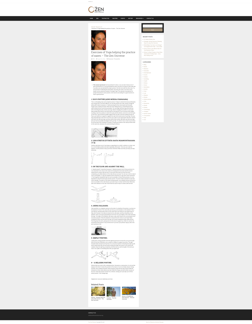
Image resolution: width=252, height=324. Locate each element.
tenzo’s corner (147, 113)
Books (145, 66)
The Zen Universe (92, 322)
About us (148, 322)
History (130, 18)
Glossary (162, 322)
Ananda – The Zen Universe (111, 298)
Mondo (145, 97)
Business (146, 68)
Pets (145, 101)
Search (152, 29)
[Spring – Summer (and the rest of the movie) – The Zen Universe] (98, 291)
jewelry (146, 89)
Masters (114, 18)
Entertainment (147, 72)
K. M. (93, 59)
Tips (145, 117)
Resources (139, 18)
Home (91, 18)
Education (146, 70)
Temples (146, 111)
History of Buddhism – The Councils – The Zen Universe (128, 297)
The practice (105, 18)
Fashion (146, 77)
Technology (147, 109)
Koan (145, 91)
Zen (97, 18)
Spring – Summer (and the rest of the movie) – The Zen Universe (98, 299)
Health (145, 81)
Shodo (145, 105)
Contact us (90, 1)
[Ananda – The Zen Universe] (113, 292)
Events (123, 18)
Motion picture (147, 99)
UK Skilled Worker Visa (149, 39)
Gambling (146, 79)
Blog (145, 64)
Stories (145, 107)
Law (145, 93)
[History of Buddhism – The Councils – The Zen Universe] (129, 291)
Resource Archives (155, 322)
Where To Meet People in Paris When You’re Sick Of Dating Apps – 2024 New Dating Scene (153, 54)
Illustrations (146, 87)
